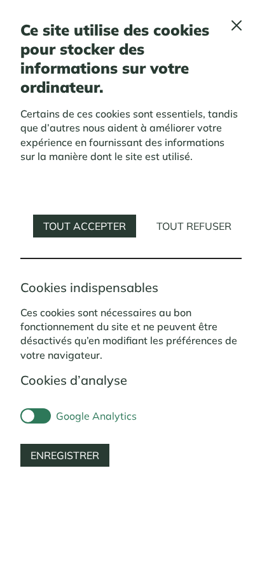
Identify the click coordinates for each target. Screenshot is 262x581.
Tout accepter (84, 226)
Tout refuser (193, 226)
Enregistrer (65, 455)
